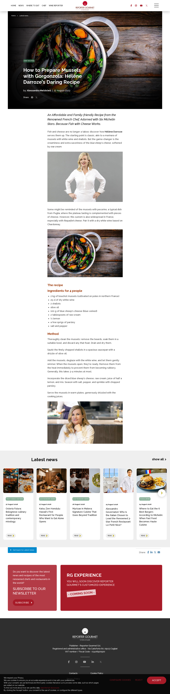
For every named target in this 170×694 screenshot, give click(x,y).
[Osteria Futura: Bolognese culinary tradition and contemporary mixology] (18, 480)
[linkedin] (92, 662)
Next (162, 493)
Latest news (23, 16)
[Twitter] (155, 552)
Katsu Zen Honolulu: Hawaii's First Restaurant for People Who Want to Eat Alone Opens (51, 515)
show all (158, 459)
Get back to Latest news (22, 550)
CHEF (44, 6)
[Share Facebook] (32, 97)
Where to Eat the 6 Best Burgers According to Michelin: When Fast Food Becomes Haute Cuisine (151, 516)
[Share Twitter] (36, 97)
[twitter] (146, 5)
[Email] (159, 552)
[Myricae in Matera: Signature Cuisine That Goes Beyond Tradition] (85, 480)
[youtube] (141, 5)
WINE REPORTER (56, 6)
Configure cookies (120, 680)
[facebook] (131, 5)
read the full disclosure (49, 688)
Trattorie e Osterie (14, 499)
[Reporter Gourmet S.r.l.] (85, 5)
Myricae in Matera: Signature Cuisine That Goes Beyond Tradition (84, 511)
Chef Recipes (29, 60)
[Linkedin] (151, 552)
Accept (156, 680)
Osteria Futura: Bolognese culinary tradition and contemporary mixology (16, 515)
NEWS (21, 6)
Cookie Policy (96, 673)
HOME (13, 6)
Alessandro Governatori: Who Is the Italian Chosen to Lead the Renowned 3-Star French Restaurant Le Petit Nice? (118, 516)
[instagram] (136, 5)
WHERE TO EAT (32, 6)
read (10, 536)
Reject (139, 680)
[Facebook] (148, 552)
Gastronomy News (48, 499)
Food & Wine (145, 499)
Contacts (73, 673)
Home (13, 16)
